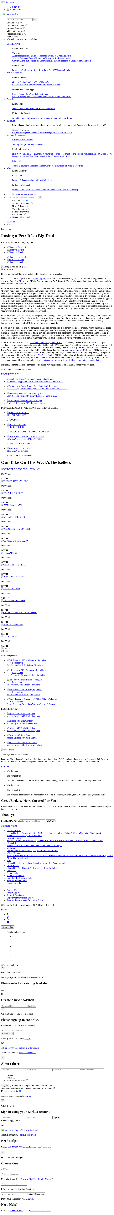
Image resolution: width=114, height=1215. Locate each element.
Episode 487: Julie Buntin (25, 738)
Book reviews (13, 23)
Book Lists (21, 840)
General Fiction (19, 82)
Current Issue (18, 132)
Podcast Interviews (15, 34)
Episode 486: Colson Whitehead (28, 745)
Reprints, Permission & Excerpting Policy (17, 881)
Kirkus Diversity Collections (19, 863)
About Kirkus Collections (40, 180)
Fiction (26, 56)
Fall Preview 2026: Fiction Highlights (23, 685)
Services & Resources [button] (16, 135)
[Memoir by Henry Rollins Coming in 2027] (26, 393)
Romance (69, 56)
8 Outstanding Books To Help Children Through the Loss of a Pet (70, 360)
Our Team (17, 868)
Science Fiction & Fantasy (23, 58)
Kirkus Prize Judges (53, 845)
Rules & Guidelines (58, 118)
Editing (22, 144)
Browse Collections (20, 180)
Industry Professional (16, 1080)
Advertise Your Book (29, 156)
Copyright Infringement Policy (20, 878)
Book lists (26, 70)
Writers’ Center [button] (13, 853)
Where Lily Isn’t (39, 278)
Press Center (38, 868)
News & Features (15, 28)
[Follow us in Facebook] (7, 914)
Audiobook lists (37, 70)
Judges (70, 118)
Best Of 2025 (50, 70)
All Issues (40, 132)
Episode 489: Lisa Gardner (26, 723)
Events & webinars (74, 166)
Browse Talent (34, 189)
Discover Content (20, 189)
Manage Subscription (54, 132)
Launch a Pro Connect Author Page (91, 855)
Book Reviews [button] (13, 44)
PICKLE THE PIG (15, 427)
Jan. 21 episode (21, 281)
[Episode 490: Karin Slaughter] (21, 713)
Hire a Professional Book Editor (21, 855)
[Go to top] (7, 927)
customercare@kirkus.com (40, 1147)
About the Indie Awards (22, 118)
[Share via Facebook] (16, 247)
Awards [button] (10, 99)
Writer (10, 1078)
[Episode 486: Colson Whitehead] (22, 742)
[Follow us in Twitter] (8, 917)
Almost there (7, 1034)
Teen (37, 82)
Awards (33, 94)
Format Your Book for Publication (78, 154)
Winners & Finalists (20, 108)
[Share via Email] (15, 252)
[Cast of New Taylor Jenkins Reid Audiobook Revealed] (32, 386)
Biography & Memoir (54, 58)
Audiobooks (17, 56)
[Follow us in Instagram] (8, 919)
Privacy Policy (13, 873)
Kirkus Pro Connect (40, 863)
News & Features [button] (14, 73)
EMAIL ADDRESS (10, 821)
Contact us (11, 870)
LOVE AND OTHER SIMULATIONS (24, 439)
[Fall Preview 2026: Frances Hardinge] (24, 400)
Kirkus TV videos (84, 840)
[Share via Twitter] (15, 250)
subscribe (5, 766)
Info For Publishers (52, 868)
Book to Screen (19, 96)
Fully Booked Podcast (61, 96)
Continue (31, 1006)
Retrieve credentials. (27, 1052)
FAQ (31, 868)
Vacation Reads (63, 70)
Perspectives (24, 94)
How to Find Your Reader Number (37, 1179)
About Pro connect (49, 189)
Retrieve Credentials (36, 1194)
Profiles (15, 94)
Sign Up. (30, 1199)
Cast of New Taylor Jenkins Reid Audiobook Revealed (44, 388)
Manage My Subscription (38, 850)
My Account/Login (57, 863)
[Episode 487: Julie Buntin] (19, 735)
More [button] (9, 168)
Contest (25, 868)
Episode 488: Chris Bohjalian (27, 730)
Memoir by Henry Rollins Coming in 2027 (38, 396)
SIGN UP (50, 821)
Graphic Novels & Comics (51, 61)
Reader (10, 1075)
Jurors (52, 108)
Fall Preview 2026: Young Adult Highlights (26, 675)
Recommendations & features (53, 166)
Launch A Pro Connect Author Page (54, 156)
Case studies (34, 166)
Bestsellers (17, 70)
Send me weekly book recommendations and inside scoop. (27, 1088)
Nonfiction (40, 58)
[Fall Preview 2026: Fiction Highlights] (24, 680)
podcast (10, 716)
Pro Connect (12, 36)
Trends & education (20, 166)
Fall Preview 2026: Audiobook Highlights (25, 665)
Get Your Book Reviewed (52, 154)
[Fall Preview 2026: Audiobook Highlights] (26, 660)
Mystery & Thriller (43, 84)
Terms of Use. (46, 1085)
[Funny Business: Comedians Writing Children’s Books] (32, 699)
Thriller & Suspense (38, 56)
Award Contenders (41, 118)
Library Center (18, 161)
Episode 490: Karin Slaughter (27, 716)
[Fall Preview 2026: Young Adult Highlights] (27, 670)
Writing (15, 144)
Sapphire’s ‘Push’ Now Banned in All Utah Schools (40, 381)
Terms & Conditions (15, 875)
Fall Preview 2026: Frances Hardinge (30, 403)
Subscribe (67, 132)
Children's (86, 61)
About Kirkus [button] (13, 865)
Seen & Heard (43, 94)
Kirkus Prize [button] (12, 843)
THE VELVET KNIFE (17, 451)
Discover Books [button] (14, 830)
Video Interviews (14, 31)
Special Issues (30, 132)
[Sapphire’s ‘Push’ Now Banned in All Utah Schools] (30, 379)
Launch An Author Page (68, 189)
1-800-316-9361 (16, 1147)
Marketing (39, 144)
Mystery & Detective (56, 56)
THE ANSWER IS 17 (16, 415)
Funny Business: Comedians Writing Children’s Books (31, 704)
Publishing (29, 144)
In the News (31, 96)
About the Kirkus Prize (39, 108)
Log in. (27, 1038)
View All (16, 53)
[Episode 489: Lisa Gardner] (20, 721)
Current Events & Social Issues (25, 61)
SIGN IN (16, 7)
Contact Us (12, 890)
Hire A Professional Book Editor (26, 154)
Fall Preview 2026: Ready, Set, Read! (23, 694)
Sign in (5, 1085)
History (67, 58)
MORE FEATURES (10, 374)
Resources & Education (22, 139)
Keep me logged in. (10, 1091)
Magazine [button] (11, 120)
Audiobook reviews (16, 25)
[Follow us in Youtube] (8, 922)
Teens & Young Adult (72, 61)
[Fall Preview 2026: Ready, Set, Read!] (24, 689)
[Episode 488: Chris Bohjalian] (21, 728)
